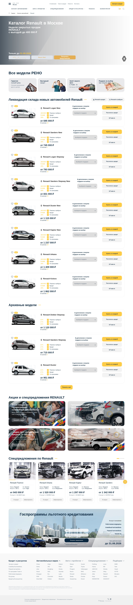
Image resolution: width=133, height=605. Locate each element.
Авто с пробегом (39, 8)
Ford (60, 566)
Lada (60, 574)
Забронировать (28, 499)
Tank (115, 566)
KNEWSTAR (95, 579)
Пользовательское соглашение (65, 599)
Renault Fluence (16, 483)
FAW (37, 576)
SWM (115, 564)
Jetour (94, 571)
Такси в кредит (62, 3)
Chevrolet (50, 576)
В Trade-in (112, 118)
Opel (71, 566)
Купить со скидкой (112, 107)
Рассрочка (12, 576)
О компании (53, 3)
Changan (38, 574)
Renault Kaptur (75, 483)
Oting (104, 571)
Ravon (72, 571)
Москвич (116, 574)
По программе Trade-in (15, 571)
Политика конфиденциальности (33, 599)
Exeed (83, 579)
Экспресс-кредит (117, 3)
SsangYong (73, 579)
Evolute (83, 576)
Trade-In (92, 8)
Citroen (50, 579)
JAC (49, 566)
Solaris (105, 576)
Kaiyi (93, 576)
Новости (70, 3)
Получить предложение (65, 57)
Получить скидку (19, 420)
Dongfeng (50, 569)
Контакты (77, 3)
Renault (72, 574)
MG (104, 566)
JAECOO (94, 569)
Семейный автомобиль (113, 527)
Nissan (72, 564)
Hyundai (61, 571)
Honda (60, 569)
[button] (125, 482)
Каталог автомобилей (19, 8)
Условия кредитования (30, 601)
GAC (49, 571)
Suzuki (83, 564)
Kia (48, 574)
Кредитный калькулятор (15, 579)
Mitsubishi (61, 579)
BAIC (82, 571)
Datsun (61, 564)
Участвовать (77, 420)
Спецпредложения (57, 8)
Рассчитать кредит (112, 112)
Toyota (83, 566)
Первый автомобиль (114, 530)
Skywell (105, 574)
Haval (38, 571)
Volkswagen (84, 569)
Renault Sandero (105, 483)
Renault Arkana (46, 483)
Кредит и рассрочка (76, 8)
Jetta (93, 574)
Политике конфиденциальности (40, 60)
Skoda (71, 576)
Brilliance (83, 574)
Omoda (105, 569)
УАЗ (115, 576)
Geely (38, 566)
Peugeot (72, 569)
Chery (38, 564)
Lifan (37, 569)
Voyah (116, 569)
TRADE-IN (118, 534)
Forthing (94, 564)
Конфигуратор (105, 8)
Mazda (60, 576)
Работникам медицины (113, 524)
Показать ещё (66, 387)
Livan (104, 564)
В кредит (16, 499)
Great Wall (39, 579)
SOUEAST (106, 579)
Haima (94, 566)
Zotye (49, 564)
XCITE (116, 571)
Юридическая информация (49, 599)
